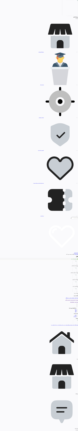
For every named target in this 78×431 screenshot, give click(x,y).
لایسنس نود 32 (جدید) (41, 150)
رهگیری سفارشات (41, 117)
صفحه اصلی (76, 254)
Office (75, 309)
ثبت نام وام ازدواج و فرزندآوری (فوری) (38, 183)
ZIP (75, 310)
